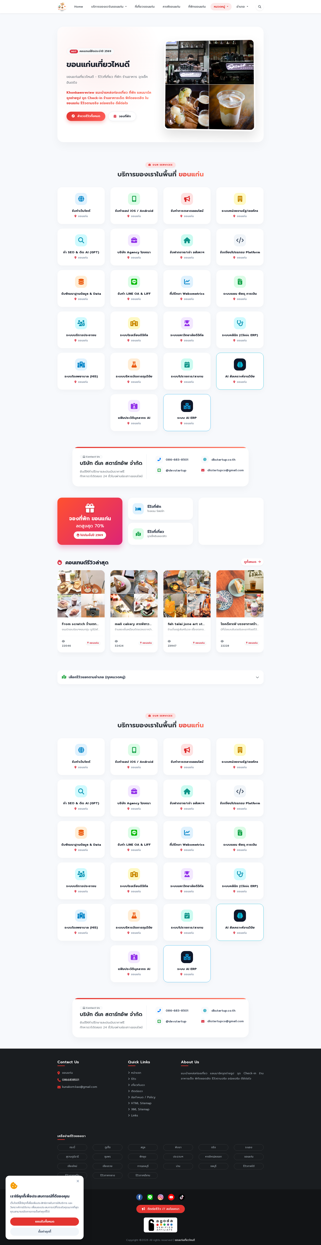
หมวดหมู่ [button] (220, 6)
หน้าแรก (136, 1073)
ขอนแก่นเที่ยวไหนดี (185, 1240)
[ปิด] (77, 1181)
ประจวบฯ (178, 1157)
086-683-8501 (177, 459)
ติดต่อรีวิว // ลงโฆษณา (162, 1209)
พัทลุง (143, 1157)
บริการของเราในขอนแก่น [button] (107, 6)
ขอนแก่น (248, 1157)
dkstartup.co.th (223, 459)
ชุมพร (107, 1157)
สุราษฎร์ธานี (72, 1157)
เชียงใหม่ (72, 1166)
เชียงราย (107, 1166)
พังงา (178, 1147)
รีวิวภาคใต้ (248, 1166)
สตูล (143, 1147)
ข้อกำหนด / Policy (143, 1097)
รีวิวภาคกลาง (107, 1175)
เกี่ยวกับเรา (138, 1085)
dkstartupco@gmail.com (225, 470)
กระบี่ (72, 1147)
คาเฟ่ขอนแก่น (171, 6)
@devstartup (176, 470)
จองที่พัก (124, 116)
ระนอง (248, 1147)
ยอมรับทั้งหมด (44, 1221)
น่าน (178, 1166)
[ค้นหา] (260, 7)
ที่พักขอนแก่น (197, 6)
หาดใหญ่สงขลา (213, 1157)
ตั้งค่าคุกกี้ (44, 1231)
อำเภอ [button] (241, 6)
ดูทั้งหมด (250, 562)
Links (134, 1115)
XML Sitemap (140, 1109)
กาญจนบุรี (143, 1166)
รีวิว (133, 1079)
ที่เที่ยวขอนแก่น (145, 6)
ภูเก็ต (108, 1147)
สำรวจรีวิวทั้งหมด (88, 116)
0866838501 (70, 1080)
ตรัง (213, 1147)
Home (78, 6)
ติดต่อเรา (137, 1091)
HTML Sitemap (141, 1103)
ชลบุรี (213, 1166)
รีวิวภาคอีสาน (143, 1175)
